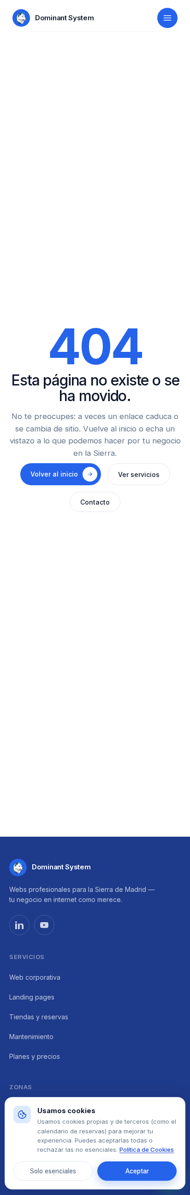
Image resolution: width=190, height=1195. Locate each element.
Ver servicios (139, 474)
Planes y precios (34, 1056)
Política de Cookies (146, 1149)
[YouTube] (44, 925)
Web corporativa (34, 977)
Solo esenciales (53, 1171)
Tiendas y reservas (38, 1017)
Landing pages (31, 997)
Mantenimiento (31, 1036)
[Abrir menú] (167, 18)
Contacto (95, 502)
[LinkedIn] (19, 925)
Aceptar (137, 1171)
